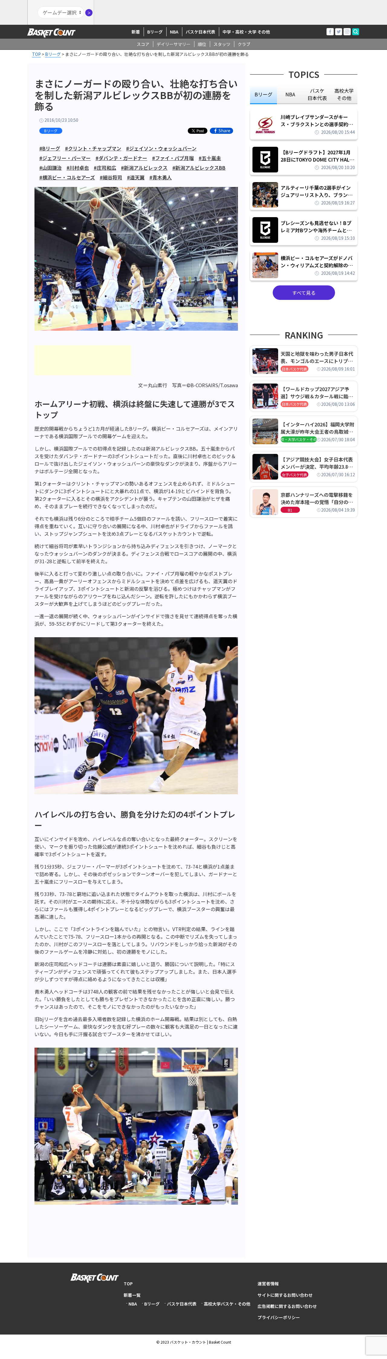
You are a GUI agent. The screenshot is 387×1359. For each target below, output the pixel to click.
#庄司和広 (105, 167)
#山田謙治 (50, 167)
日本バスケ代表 (294, 368)
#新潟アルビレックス (144, 167)
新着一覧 (132, 1295)
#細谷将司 (111, 177)
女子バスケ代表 (294, 474)
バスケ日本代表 (200, 32)
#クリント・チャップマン (93, 148)
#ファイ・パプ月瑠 (173, 158)
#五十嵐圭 (210, 158)
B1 (290, 509)
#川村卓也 (78, 167)
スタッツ (221, 44)
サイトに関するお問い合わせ (285, 1295)
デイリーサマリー (173, 44)
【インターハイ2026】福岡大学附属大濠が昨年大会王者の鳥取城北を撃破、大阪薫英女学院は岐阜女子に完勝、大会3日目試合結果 (317, 428)
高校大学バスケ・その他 (227, 1304)
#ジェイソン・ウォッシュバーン (161, 148)
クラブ (244, 44)
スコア (143, 44)
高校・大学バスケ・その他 (299, 439)
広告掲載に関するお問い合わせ (287, 1306)
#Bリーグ (49, 148)
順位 (202, 44)
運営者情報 (268, 1283)
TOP (128, 1283)
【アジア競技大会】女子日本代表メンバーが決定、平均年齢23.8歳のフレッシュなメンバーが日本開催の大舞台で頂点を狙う (317, 463)
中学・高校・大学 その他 (246, 32)
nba (290, 94)
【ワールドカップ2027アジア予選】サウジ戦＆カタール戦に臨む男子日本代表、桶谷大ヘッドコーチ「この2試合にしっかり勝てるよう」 (317, 392)
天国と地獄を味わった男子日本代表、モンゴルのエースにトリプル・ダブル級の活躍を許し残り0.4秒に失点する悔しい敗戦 (318, 357)
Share (224, 131)
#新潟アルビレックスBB (199, 167)
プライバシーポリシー (279, 1317)
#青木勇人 (160, 177)
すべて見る (304, 292)
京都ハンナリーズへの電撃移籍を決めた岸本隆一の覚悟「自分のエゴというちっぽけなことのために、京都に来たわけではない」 (317, 498)
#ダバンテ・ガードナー (121, 158)
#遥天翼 (136, 177)
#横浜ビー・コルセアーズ (67, 177)
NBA (174, 32)
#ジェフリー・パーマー (65, 158)
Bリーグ (155, 32)
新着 (136, 32)
